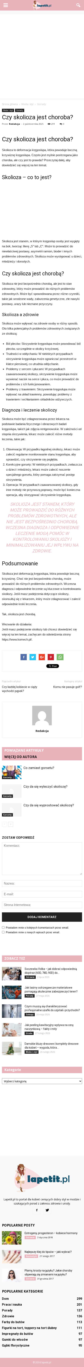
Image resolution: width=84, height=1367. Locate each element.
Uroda (29, 1033)
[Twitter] (47, 1210)
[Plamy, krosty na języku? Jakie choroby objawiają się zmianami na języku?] (11, 1275)
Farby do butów (13, 1322)
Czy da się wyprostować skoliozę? (48, 805)
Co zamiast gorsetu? (38, 768)
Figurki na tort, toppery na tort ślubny (29, 1328)
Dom (5, 1299)
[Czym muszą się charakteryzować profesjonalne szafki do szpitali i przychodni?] (11, 1011)
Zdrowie (30, 977)
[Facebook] (37, 1210)
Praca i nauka (12, 1304)
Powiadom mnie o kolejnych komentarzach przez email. (37, 927)
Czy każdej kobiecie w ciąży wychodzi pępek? (19, 689)
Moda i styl (8, 110)
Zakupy (30, 1014)
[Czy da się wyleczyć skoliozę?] (11, 791)
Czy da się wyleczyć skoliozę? (45, 786)
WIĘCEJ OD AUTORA (20, 757)
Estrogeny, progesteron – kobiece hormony (51, 1233)
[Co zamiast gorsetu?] (11, 772)
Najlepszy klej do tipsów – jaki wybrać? (48, 1251)
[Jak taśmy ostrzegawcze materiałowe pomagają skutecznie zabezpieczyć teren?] (11, 992)
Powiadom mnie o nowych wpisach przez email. (33, 932)
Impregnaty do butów (17, 1334)
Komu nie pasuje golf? (67, 687)
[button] (78, 5)
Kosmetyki (31, 1256)
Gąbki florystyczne (15, 1345)
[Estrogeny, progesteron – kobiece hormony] (11, 1238)
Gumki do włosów (15, 1339)
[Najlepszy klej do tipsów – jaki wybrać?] (11, 1256)
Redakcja (14, 123)
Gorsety (19, 110)
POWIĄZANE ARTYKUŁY (24, 750)
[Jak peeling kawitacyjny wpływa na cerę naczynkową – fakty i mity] (11, 1030)
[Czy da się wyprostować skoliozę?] (11, 809)
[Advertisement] (42, 56)
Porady (29, 995)
